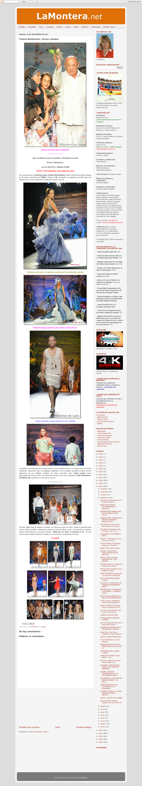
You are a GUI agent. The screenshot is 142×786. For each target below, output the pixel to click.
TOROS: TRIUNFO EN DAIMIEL (111, 698)
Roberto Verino (102, 419)
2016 (101, 480)
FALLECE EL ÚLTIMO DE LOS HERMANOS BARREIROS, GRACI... (111, 584)
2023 (101, 460)
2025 (101, 457)
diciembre (104, 489)
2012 (101, 733)
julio (102, 709)
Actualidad (32, 27)
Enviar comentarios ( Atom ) (39, 732)
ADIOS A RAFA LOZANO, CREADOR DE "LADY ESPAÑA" (109, 559)
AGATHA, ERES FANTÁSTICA (110, 637)
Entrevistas (96, 27)
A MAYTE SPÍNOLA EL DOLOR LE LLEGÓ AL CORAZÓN (111, 574)
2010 (101, 739)
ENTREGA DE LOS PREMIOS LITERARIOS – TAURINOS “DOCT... (110, 591)
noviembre (104, 492)
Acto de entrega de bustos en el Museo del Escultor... (111, 623)
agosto (103, 706)
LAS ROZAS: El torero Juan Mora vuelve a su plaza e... (110, 525)
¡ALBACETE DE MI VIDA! (109, 615)
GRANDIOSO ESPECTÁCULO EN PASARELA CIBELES (110, 628)
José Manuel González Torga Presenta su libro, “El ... (110, 530)
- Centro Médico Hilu (103, 433)
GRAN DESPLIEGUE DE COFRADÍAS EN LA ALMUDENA (108, 686)
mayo (103, 715)
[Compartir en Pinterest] (33, 624)
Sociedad (49, 27)
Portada (22, 27)
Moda (76, 27)
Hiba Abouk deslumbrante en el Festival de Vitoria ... (111, 501)
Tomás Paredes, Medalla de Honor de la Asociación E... (110, 601)
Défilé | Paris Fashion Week (110, 548)
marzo (103, 721)
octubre (103, 495)
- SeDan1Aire (101, 431)
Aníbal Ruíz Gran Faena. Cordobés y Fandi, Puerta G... (111, 633)
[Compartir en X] (28, 624)
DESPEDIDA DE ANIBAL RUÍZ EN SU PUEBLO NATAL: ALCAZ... (110, 513)
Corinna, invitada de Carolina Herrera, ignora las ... (110, 661)
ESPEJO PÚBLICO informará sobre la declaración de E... (110, 606)
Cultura (68, 27)
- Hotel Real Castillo (103, 437)
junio (102, 712)
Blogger (84, 777)
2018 (101, 474)
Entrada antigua (83, 727)
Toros (41, 27)
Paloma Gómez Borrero (105, 421)
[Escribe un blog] (26, 624)
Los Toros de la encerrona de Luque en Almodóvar (110, 611)
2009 (101, 742)
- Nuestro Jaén (101, 446)
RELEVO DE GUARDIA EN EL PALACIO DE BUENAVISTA (110, 597)
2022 (101, 463)
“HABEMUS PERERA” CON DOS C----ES (109, 656)
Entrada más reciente (29, 727)
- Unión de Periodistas (104, 435)
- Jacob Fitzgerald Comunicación (107, 442)
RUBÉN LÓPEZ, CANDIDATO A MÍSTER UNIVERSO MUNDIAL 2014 (111, 519)
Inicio (57, 727)
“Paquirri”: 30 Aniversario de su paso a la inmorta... (111, 539)
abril (102, 718)
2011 (101, 736)
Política (59, 27)
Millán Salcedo (102, 417)
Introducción (100, 415)
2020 (101, 469)
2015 (101, 483)
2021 (101, 466)
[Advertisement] (55, 707)
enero (103, 727)
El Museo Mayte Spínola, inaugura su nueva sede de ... (111, 701)
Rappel (99, 423)
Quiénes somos (109, 27)
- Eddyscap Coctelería (104, 444)
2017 (101, 477)
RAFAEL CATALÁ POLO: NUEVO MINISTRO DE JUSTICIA (109, 552)
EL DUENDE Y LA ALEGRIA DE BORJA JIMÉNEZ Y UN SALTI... (111, 680)
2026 (101, 454)
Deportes (85, 27)
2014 (101, 486)
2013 (101, 730)
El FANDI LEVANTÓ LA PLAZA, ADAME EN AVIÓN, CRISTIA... (111, 693)
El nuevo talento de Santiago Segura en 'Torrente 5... (110, 544)
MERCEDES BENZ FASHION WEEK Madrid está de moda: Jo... (111, 646)
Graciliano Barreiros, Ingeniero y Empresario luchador (111, 565)
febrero (103, 724)
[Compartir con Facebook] (31, 624)
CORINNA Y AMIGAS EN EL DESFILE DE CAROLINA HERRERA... (110, 667)
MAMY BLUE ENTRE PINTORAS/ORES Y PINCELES (108, 506)
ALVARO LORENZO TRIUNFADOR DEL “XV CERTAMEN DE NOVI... (109, 673)
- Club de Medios (102, 440)
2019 (101, 471)
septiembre (105, 498)
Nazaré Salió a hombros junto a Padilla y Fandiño (111, 570)
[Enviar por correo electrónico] (23, 624)
